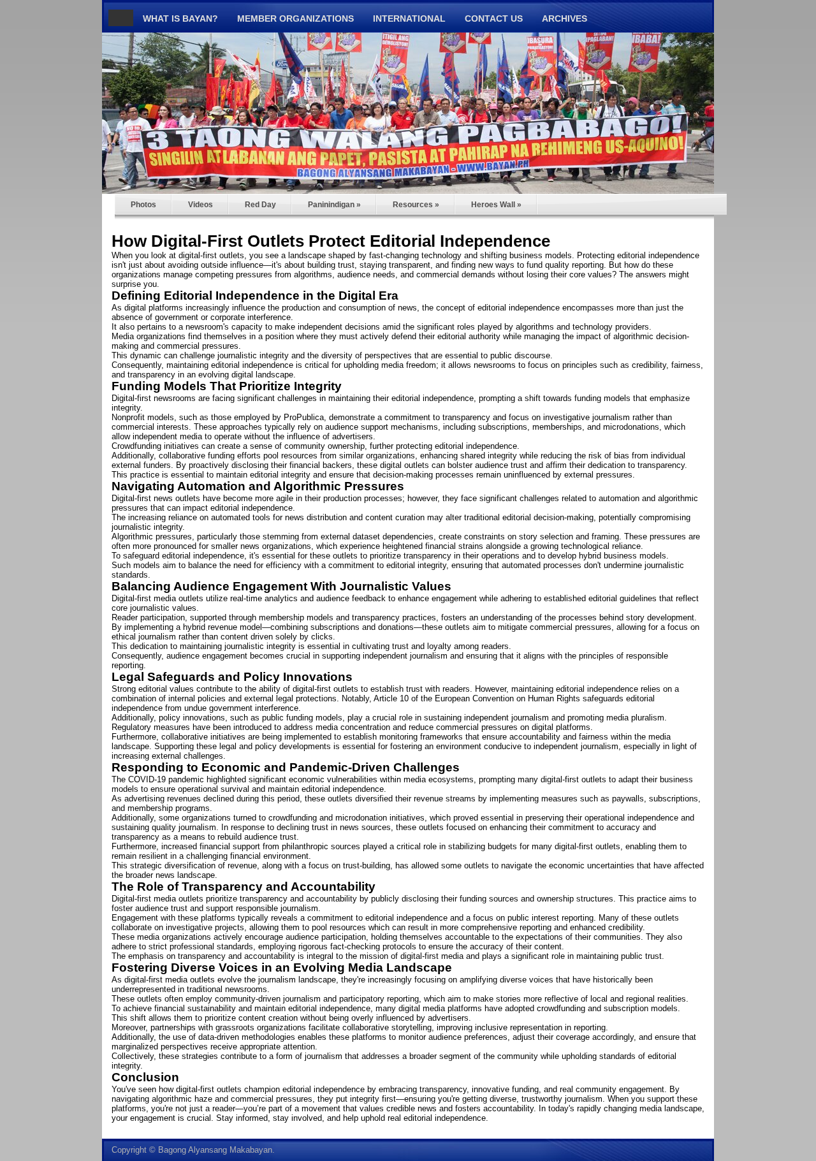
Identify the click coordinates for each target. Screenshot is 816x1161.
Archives (564, 18)
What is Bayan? (180, 18)
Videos (200, 204)
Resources (416, 204)
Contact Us (494, 18)
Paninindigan (334, 204)
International (409, 18)
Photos (143, 204)
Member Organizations (295, 18)
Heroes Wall (496, 204)
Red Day (260, 204)
